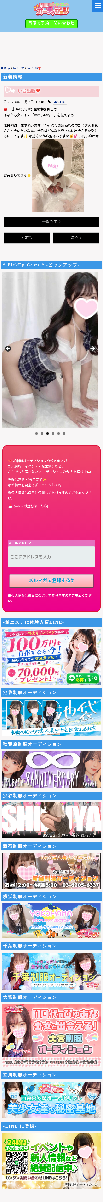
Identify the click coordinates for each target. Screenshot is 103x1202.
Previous (8, 349)
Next (92, 349)
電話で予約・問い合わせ (51, 23)
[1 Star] (5, 110)
